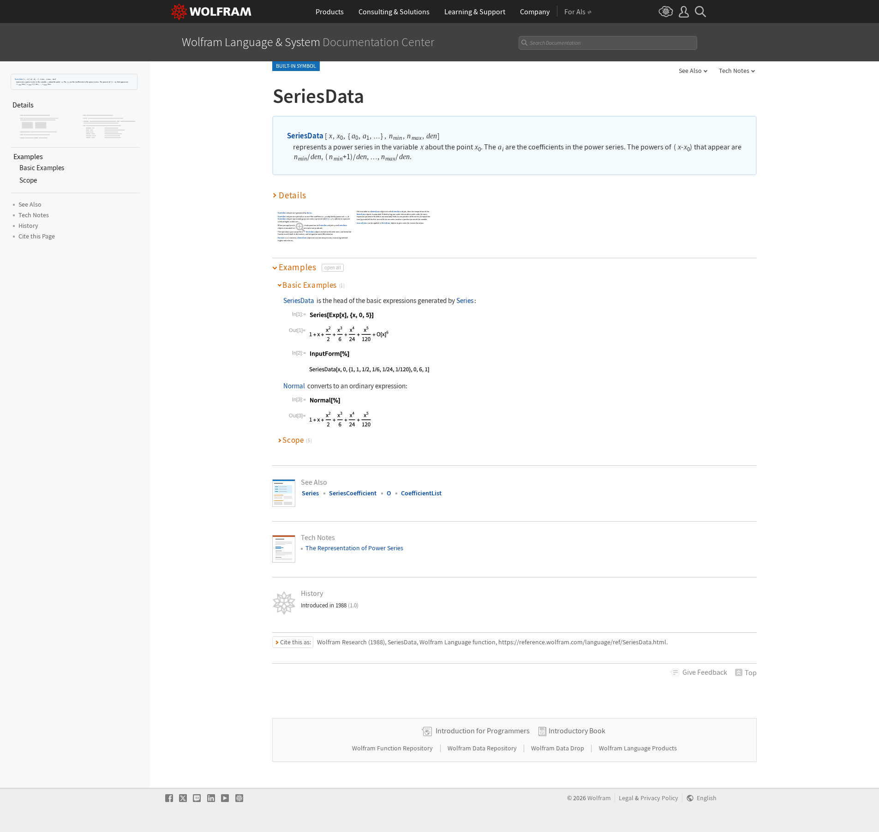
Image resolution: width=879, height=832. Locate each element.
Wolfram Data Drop (558, 748)
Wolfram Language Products (638, 748)
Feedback (704, 672)
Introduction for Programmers (482, 730)
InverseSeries (362, 223)
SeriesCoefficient (353, 493)
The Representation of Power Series (354, 548)
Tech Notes (734, 70)
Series (309, 213)
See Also (690, 70)
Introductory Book (577, 730)
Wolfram (599, 798)
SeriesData (19, 79)
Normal (281, 238)
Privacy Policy (659, 798)
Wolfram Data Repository (483, 748)
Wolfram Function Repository (393, 748)
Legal (626, 798)
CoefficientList (421, 493)
